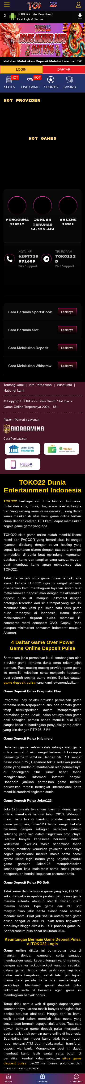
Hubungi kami (14, 390)
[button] (76, 1078)
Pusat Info (64, 385)
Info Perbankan (40, 385)
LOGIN (21, 69)
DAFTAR (63, 69)
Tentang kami (14, 385)
